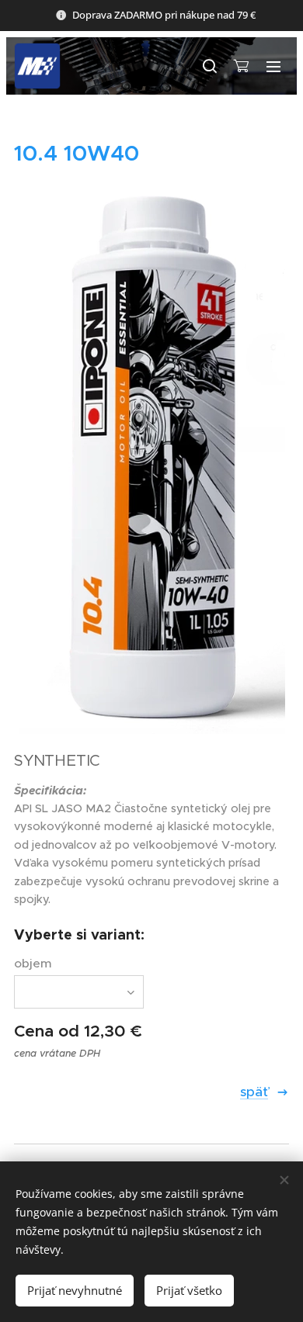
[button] (209, 66)
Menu (273, 65)
